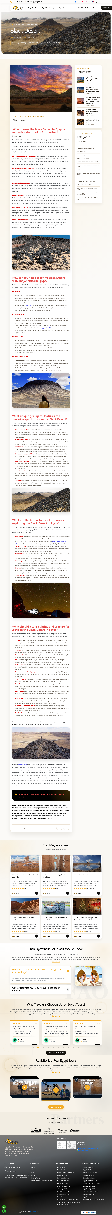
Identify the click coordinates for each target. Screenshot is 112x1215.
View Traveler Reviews (56, 1053)
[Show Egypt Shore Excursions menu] (76, 8)
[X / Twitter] (79, 1)
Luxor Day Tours (62, 1170)
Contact (33, 1175)
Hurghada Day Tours (63, 1178)
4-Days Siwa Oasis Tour (82, 875)
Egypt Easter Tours (89, 1186)
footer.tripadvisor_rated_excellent (87, 1148)
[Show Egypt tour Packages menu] (57, 8)
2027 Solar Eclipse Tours (90, 1191)
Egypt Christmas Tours (90, 1181)
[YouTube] (82, 1)
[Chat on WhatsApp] (4, 1207)
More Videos (55, 1107)
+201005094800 (17, 2)
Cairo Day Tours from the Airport (67, 1199)
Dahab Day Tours (62, 1183)
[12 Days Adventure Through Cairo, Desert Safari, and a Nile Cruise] (87, 906)
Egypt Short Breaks (89, 1178)
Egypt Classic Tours (89, 1167)
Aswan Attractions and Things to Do (86, 145)
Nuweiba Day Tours (63, 1197)
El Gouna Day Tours (63, 1181)
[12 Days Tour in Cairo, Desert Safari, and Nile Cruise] (56, 906)
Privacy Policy (35, 1178)
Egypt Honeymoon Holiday (91, 1183)
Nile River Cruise (83, 8)
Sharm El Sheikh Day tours (65, 1172)
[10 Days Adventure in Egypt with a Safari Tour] (56, 863)
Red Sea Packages (88, 1175)
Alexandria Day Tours (63, 1194)
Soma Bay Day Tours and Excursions (68, 1202)
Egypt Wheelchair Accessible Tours (94, 1199)
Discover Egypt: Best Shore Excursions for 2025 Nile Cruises (87, 193)
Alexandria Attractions (82, 178)
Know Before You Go (82, 151)
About (33, 1170)
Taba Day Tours (62, 1189)
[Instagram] (86, 1)
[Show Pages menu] (98, 8)
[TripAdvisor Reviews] (83, 1150)
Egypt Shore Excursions (67, 8)
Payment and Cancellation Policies (42, 1181)
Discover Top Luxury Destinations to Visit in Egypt (88, 165)
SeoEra (33, 1212)
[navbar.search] (89, 1)
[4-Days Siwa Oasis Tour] (87, 863)
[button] (33, 1049)
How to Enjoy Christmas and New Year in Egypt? (87, 188)
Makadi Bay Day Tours (64, 1205)
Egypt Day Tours (33, 8)
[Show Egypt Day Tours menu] (39, 8)
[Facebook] (75, 1)
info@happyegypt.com (34, 2)
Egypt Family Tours (89, 1189)
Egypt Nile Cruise (88, 1170)
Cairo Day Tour (61, 1167)
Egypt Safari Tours (89, 1194)
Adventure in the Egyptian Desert (22, 828)
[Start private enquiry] (4, 1211)
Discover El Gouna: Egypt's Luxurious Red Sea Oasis (88, 174)
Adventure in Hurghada (83, 158)
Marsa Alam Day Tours (64, 1186)
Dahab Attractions (81, 170)
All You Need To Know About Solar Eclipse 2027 (87, 198)
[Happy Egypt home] (19, 7)
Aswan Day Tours (62, 1175)
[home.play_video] (25, 1087)
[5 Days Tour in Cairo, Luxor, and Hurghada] (25, 906)
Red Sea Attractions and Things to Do (86, 181)
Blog (32, 1172)
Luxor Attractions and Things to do (85, 148)
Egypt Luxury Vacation (90, 1172)
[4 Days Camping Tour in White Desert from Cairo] (25, 863)
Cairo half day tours (63, 1191)
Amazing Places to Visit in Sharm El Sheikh (87, 161)
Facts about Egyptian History (84, 155)
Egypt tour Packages (49, 8)
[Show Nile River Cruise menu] (90, 8)
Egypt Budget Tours (89, 1197)
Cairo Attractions (81, 141)
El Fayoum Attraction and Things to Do (86, 184)
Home (24, 8)
